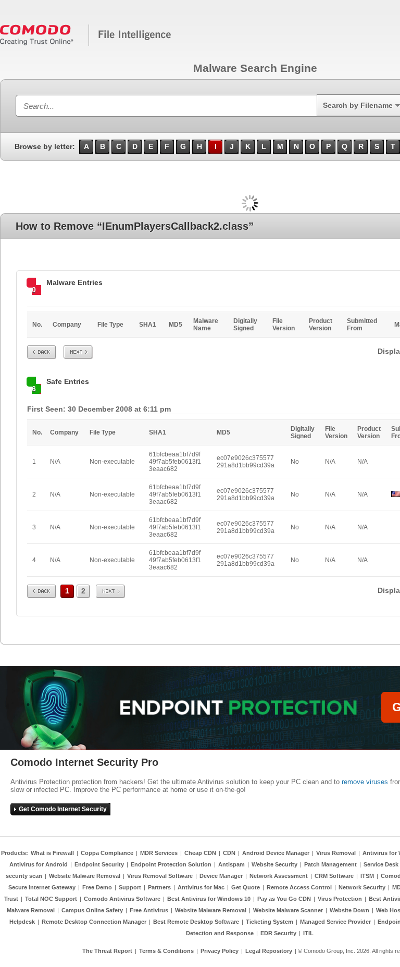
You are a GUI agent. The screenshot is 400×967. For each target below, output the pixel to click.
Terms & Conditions (166, 951)
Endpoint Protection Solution (171, 864)
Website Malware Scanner (288, 910)
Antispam (231, 864)
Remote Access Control (299, 887)
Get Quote (245, 887)
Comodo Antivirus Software (122, 899)
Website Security (274, 864)
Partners (159, 887)
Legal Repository (268, 951)
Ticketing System (269, 922)
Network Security (362, 887)
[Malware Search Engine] (86, 43)
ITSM (367, 876)
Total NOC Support (51, 899)
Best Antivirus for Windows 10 (209, 899)
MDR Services (159, 853)
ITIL (308, 933)
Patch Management (330, 864)
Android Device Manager (275, 853)
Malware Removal (31, 910)
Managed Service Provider (335, 922)
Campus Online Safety (92, 910)
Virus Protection (340, 899)
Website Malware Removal (84, 876)
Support (130, 887)
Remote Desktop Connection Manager (94, 922)
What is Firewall (52, 853)
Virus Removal (336, 853)
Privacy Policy (220, 951)
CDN (229, 853)
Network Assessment (278, 876)
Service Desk (381, 864)
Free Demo (97, 887)
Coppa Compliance (107, 853)
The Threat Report (107, 951)
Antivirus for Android (38, 864)
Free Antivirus (149, 910)
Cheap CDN (200, 853)
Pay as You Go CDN (284, 899)
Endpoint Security (99, 864)
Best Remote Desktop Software (196, 922)
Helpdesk (22, 922)
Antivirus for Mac (201, 887)
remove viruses (365, 782)
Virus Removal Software (160, 876)
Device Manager (221, 876)
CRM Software (334, 876)
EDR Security (278, 933)
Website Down (349, 910)
